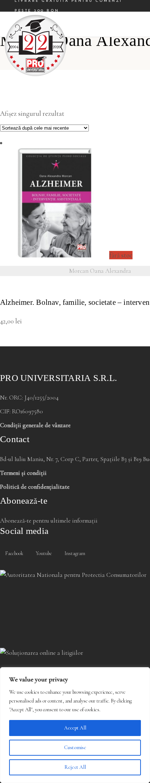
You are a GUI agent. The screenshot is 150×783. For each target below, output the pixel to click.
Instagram (74, 553)
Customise (75, 747)
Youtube (43, 553)
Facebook (13, 553)
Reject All (75, 767)
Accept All (75, 728)
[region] (75, 725)
